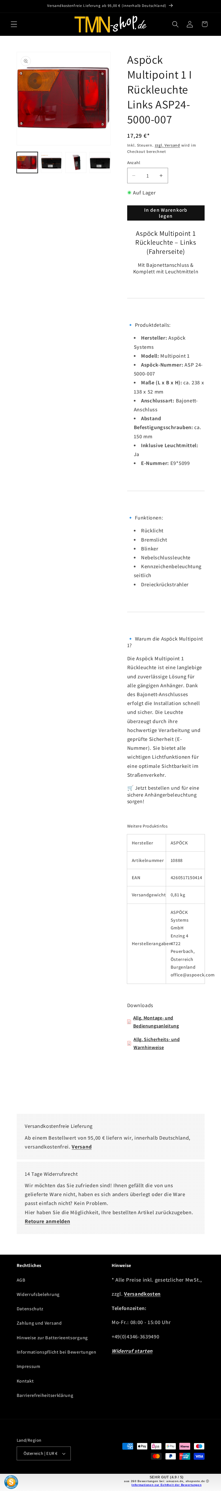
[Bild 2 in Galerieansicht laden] (51, 162)
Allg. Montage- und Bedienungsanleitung (156, 1022)
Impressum (28, 1366)
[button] (14, 24)
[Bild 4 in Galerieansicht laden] (99, 162)
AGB (21, 1280)
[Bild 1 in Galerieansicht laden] (27, 162)
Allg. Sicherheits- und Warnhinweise (157, 1043)
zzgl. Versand (167, 145)
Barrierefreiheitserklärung (45, 1395)
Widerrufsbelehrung (38, 1294)
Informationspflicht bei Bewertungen (56, 1352)
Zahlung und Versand (39, 1323)
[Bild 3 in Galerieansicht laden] (75, 162)
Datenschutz (30, 1309)
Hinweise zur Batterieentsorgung (52, 1338)
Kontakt (25, 1381)
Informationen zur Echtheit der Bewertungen (166, 1484)
